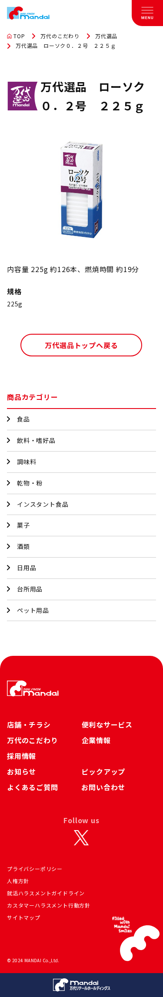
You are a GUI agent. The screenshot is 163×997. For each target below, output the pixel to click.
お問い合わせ (103, 787)
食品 (23, 419)
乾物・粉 (30, 483)
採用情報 (21, 756)
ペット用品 (33, 610)
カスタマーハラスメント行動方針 (48, 905)
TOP (19, 36)
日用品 (26, 567)
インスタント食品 (42, 504)
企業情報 (96, 740)
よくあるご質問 (32, 787)
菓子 (23, 525)
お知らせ (21, 771)
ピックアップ (103, 771)
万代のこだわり (60, 36)
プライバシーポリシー (35, 868)
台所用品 (30, 589)
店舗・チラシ (29, 724)
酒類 (23, 546)
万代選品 (106, 36)
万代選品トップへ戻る (81, 345)
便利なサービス (107, 724)
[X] (81, 837)
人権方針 (18, 880)
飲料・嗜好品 (36, 440)
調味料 (26, 461)
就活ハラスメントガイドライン (46, 893)
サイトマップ (23, 917)
